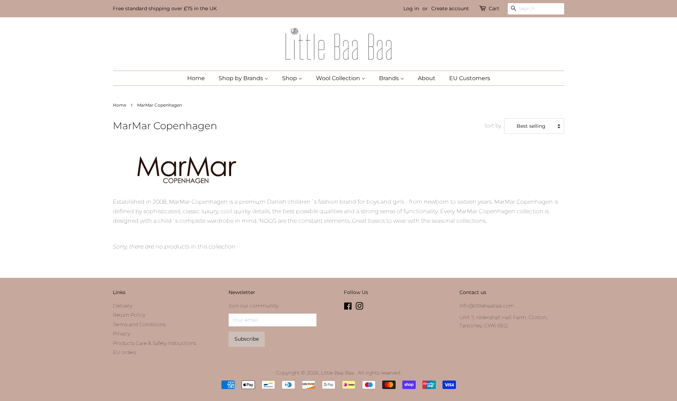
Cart (494, 8)
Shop (290, 78)
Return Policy (129, 315)
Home (196, 78)
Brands (389, 78)
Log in (411, 8)
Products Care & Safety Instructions (154, 343)
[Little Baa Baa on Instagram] (359, 307)
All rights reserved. (379, 373)
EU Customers (469, 78)
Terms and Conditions (139, 324)
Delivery (122, 306)
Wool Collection (338, 78)
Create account (450, 8)
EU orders (124, 352)
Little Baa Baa (338, 373)
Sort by (492, 125)
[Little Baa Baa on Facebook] (348, 307)
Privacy (121, 333)
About (426, 78)
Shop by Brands (241, 78)
